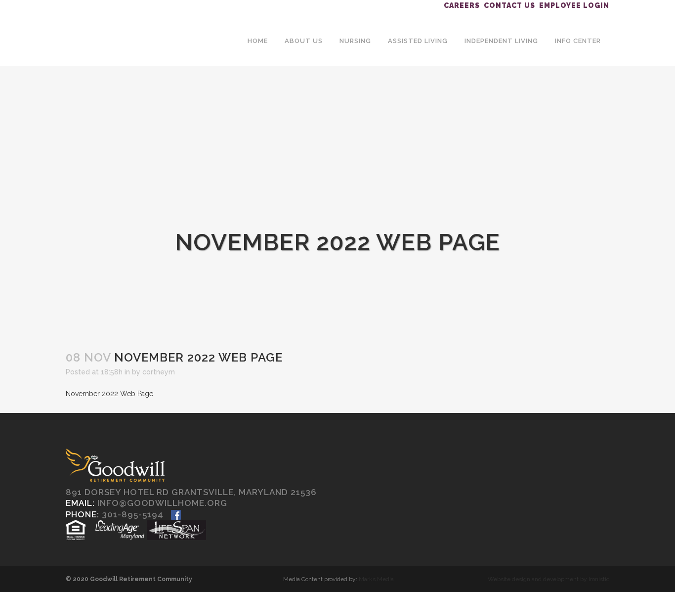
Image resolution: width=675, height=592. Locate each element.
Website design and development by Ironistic (548, 579)
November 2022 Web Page (109, 394)
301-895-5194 (133, 514)
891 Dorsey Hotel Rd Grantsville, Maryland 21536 (191, 492)
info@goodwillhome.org (162, 503)
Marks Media (376, 579)
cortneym (158, 372)
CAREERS (462, 5)
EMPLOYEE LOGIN (574, 5)
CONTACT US (509, 5)
